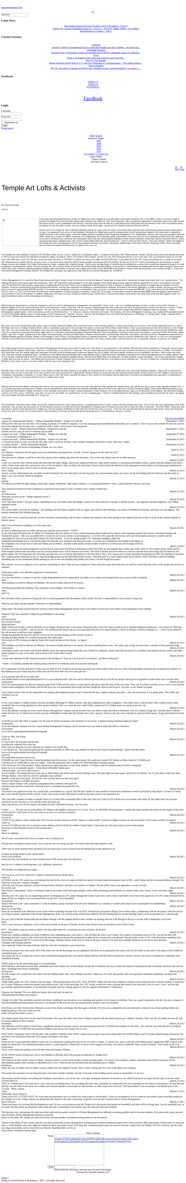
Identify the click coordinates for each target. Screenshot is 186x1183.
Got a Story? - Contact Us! (96, 154)
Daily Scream (96, 135)
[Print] (182, 167)
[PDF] (177, 167)
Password (5, 116)
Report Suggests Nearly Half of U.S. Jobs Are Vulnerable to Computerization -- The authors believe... (96, 61)
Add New (169, 418)
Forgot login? (7, 128)
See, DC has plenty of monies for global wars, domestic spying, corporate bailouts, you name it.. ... (96, 67)
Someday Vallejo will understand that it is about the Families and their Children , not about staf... (96, 46)
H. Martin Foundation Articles (16, 131)
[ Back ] (5, 1178)
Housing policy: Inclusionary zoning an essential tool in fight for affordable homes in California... (96, 51)
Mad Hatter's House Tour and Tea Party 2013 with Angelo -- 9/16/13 (96, 26)
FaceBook (93, 98)
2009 (98, 146)
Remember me (11, 122)
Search (177, 418)
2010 (98, 149)
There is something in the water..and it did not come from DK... (96, 56)
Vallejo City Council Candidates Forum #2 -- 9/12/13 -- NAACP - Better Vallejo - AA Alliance (95, 28)
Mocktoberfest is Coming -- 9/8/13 (96, 31)
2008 (98, 143)
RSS (182, 418)
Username (5, 111)
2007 (98, 141)
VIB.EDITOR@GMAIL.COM (11, 8)
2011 (99, 151)
